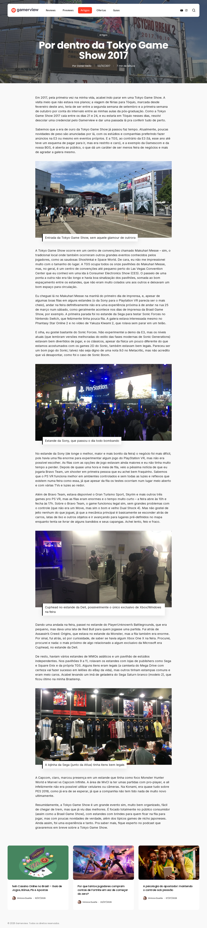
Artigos (103, 34)
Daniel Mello (84, 66)
